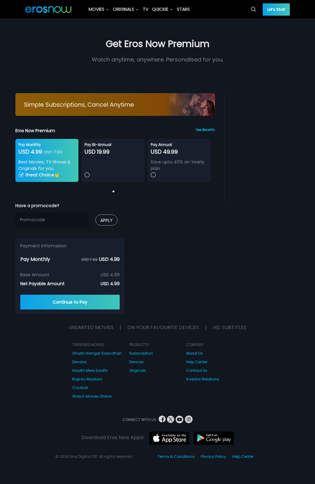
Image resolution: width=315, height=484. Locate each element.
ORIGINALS (124, 9)
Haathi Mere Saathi (90, 370)
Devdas (79, 361)
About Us (194, 353)
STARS (183, 9)
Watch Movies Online (91, 396)
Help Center (196, 361)
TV (145, 9)
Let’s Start (276, 9)
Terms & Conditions (176, 456)
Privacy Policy (213, 456)
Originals (137, 370)
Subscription (141, 353)
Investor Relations (202, 379)
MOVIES (97, 9)
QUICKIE (160, 9)
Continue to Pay (70, 302)
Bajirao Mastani (87, 379)
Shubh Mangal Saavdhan (97, 353)
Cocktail (80, 387)
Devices (136, 361)
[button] (113, 191)
